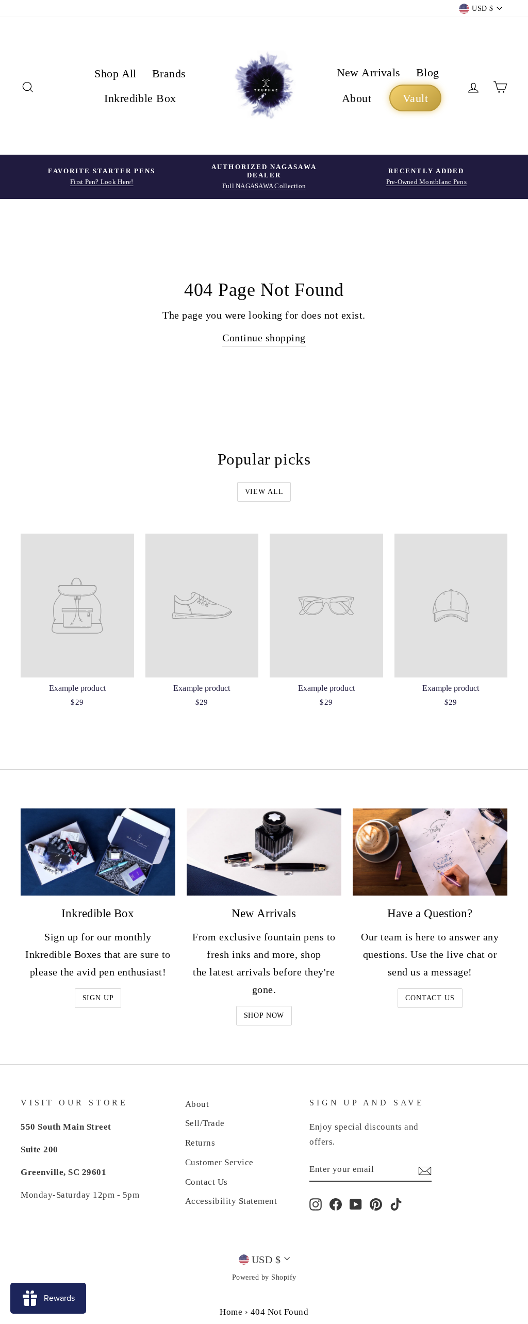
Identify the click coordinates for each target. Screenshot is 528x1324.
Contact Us (429, 998)
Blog (427, 72)
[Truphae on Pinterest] (376, 1204)
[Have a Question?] (430, 852)
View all (264, 491)
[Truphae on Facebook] (335, 1204)
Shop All (115, 73)
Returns (200, 1143)
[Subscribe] (425, 1169)
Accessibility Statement (231, 1201)
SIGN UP (98, 998)
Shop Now (264, 1015)
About (356, 98)
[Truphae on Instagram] (315, 1204)
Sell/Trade (205, 1123)
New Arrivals (369, 72)
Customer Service (219, 1162)
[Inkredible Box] (98, 852)
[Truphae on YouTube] (356, 1204)
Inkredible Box (140, 98)
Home (231, 1312)
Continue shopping (264, 337)
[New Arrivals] (264, 852)
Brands (169, 73)
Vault (415, 98)
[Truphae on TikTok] (396, 1204)
